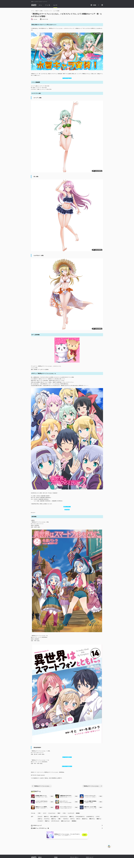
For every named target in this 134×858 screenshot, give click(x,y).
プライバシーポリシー (74, 857)
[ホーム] (34, 5)
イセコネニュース (48, 10)
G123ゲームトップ (89, 857)
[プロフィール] (102, 5)
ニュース (55, 5)
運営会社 (40, 857)
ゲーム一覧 (47, 5)
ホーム (40, 5)
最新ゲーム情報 (39, 10)
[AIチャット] (109, 846)
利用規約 (56, 857)
